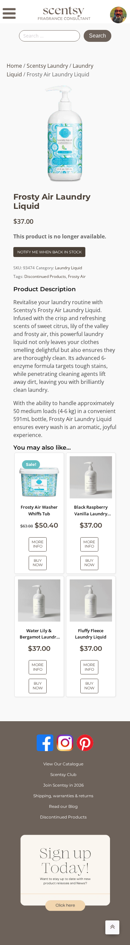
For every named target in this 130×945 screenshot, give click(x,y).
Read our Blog (63, 806)
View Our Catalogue (63, 763)
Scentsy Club (63, 774)
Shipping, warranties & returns (63, 795)
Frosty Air (77, 276)
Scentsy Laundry (47, 65)
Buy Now (38, 562)
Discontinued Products (45, 276)
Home (14, 65)
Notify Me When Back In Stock (49, 252)
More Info (37, 544)
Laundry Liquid (68, 268)
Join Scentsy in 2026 (63, 785)
